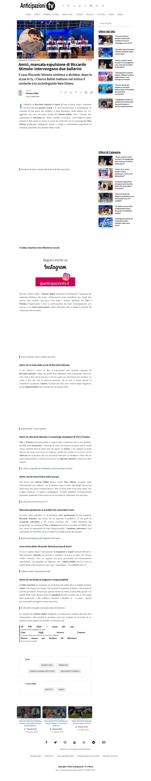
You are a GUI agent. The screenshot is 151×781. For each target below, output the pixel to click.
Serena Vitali (32, 93)
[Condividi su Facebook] (62, 92)
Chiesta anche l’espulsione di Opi (35, 571)
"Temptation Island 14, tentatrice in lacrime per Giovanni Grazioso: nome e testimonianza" (124, 103)
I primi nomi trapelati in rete (33, 629)
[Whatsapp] (86, 6)
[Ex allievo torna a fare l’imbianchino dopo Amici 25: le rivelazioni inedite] (106, 210)
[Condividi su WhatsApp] (82, 92)
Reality (90, 14)
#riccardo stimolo (70, 671)
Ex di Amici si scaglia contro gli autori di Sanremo (43, 607)
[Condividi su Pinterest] (77, 92)
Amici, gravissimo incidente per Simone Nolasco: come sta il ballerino (56, 723)
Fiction (101, 14)
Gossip (79, 14)
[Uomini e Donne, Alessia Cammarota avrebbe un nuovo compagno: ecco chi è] (106, 39)
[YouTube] (81, 6)
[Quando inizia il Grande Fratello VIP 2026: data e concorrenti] (106, 52)
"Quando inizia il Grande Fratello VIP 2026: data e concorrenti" (124, 51)
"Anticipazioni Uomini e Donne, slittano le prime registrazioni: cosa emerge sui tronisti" (124, 76)
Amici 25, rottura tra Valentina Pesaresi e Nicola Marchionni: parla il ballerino (30, 723)
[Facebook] (64, 6)
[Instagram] (75, 6)
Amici (37, 14)
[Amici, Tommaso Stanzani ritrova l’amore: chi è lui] (80, 712)
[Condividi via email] (93, 92)
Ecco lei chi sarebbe (29, 641)
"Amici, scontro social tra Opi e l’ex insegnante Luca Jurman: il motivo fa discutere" (124, 63)
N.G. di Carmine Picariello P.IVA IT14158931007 (75, 770)
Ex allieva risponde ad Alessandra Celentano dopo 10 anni (46, 468)
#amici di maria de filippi (42, 671)
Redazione (35, 756)
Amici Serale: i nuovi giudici (33, 428)
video (111, 14)
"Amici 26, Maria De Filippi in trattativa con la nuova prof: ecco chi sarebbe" (124, 197)
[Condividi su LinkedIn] (72, 92)
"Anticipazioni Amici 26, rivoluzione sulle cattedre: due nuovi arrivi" (124, 222)
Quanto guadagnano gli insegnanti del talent (41, 538)
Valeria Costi (31, 729)
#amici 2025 (47, 665)
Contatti (49, 756)
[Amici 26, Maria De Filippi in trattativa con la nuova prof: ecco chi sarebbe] (106, 197)
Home (28, 14)
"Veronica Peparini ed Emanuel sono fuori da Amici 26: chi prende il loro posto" (123, 185)
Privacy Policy (110, 756)
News (120, 14)
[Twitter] (70, 6)
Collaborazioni (65, 756)
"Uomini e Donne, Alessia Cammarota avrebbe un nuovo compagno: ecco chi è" (123, 39)
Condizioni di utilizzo (88, 756)
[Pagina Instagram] (55, 269)
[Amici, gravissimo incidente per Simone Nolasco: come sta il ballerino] (54, 712)
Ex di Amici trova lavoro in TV (34, 501)
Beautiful (68, 14)
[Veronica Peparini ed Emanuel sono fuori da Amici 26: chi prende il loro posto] (106, 185)
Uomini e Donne (51, 14)
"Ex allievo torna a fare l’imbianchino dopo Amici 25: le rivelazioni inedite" (123, 209)
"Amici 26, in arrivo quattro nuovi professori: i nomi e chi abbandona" (123, 172)
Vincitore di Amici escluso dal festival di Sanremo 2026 (45, 169)
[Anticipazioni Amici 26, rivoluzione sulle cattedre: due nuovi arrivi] (106, 222)
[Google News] (98, 6)
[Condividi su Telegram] (87, 92)
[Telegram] (92, 6)
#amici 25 (63, 665)
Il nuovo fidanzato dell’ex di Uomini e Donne (40, 635)
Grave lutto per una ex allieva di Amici (38, 356)
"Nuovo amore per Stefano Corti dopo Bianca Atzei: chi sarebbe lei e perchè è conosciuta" (124, 89)
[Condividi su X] (67, 92)
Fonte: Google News (33, 96)
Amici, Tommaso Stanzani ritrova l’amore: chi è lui (82, 722)
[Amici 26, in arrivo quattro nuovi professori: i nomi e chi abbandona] (106, 172)
